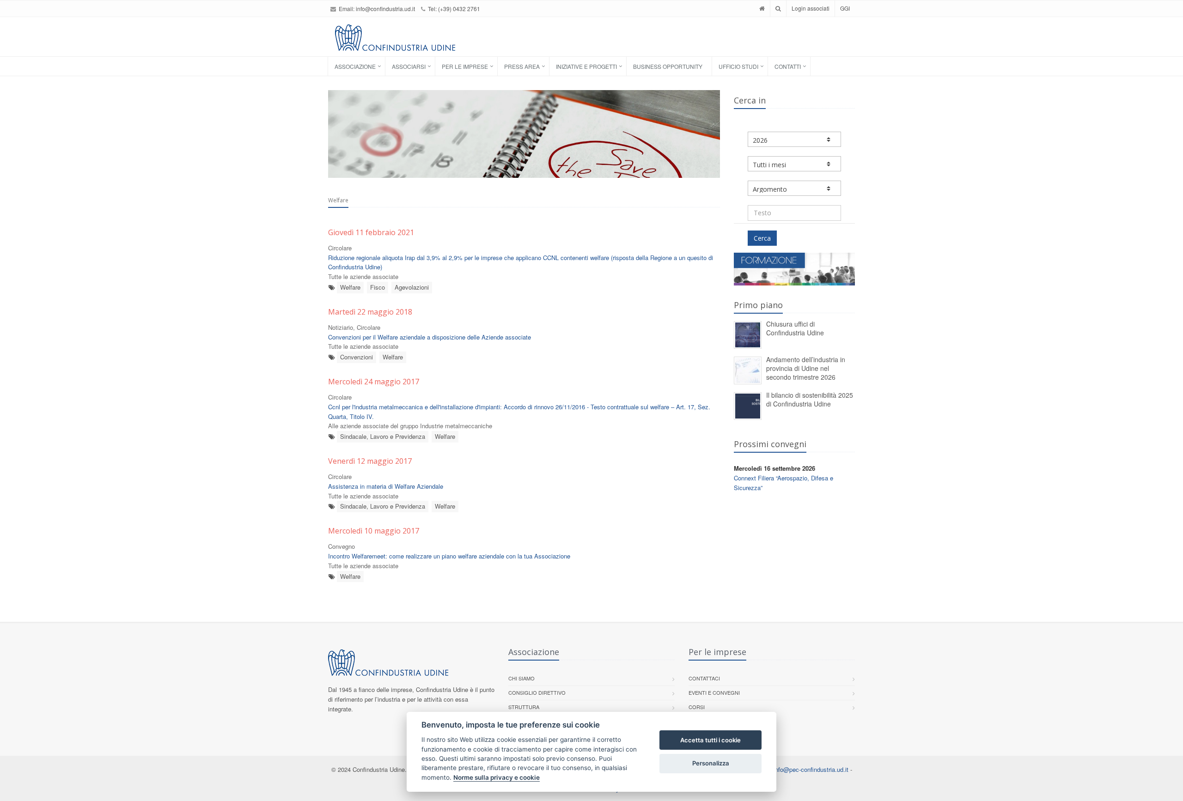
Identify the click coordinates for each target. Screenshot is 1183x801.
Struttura (523, 706)
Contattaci (704, 678)
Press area (522, 66)
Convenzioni (356, 356)
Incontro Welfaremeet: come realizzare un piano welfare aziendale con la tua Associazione (449, 556)
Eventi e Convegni (714, 692)
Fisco (377, 287)
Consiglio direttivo (537, 692)
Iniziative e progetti (586, 66)
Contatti (787, 66)
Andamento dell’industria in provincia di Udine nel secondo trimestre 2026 (805, 368)
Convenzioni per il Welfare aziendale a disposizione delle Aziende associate (429, 337)
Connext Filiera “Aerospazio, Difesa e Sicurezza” (783, 482)
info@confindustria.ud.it (385, 8)
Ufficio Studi (738, 66)
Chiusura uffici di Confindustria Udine (795, 328)
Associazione (355, 66)
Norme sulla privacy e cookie (496, 777)
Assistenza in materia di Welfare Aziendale (385, 486)
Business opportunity (667, 66)
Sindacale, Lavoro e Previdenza (382, 436)
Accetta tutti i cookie (710, 740)
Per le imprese (465, 66)
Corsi (697, 706)
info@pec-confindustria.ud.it (811, 769)
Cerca (762, 238)
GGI (845, 8)
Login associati (810, 8)
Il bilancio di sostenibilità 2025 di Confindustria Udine (809, 399)
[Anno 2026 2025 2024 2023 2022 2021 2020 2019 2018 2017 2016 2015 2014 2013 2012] (795, 139)
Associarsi (409, 66)
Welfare (350, 287)
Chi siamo (521, 678)
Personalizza (710, 763)
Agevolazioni (412, 287)
